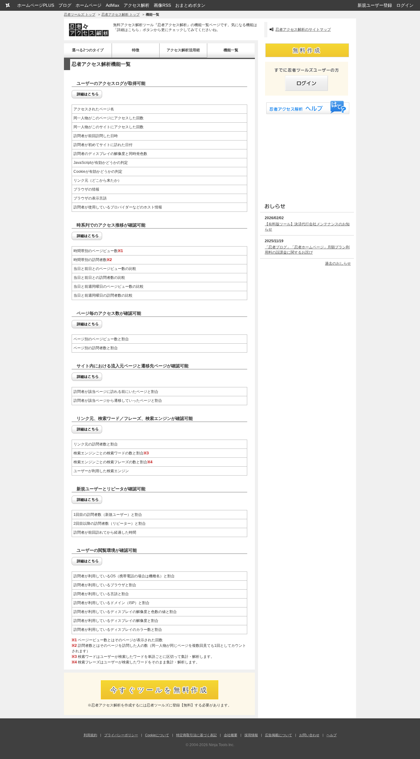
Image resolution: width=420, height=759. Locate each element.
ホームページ (88, 5)
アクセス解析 (136, 5)
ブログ (64, 5)
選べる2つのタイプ (88, 50)
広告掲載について (278, 735)
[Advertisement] (306, 157)
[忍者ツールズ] (7, 5)
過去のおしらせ (338, 263)
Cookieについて (157, 735)
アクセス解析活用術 (183, 50)
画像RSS (162, 5)
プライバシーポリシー (121, 735)
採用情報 (251, 735)
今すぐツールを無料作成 (159, 690)
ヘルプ (332, 735)
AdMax (112, 5)
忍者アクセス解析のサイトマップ (303, 29)
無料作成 (307, 50)
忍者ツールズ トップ (79, 14)
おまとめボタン (190, 5)
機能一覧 (231, 50)
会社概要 (230, 735)
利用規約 (90, 735)
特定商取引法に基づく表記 (196, 735)
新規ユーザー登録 (375, 5)
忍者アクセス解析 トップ (120, 14)
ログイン (405, 5)
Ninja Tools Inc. (221, 745)
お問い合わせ (309, 735)
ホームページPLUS (35, 5)
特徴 (135, 50)
